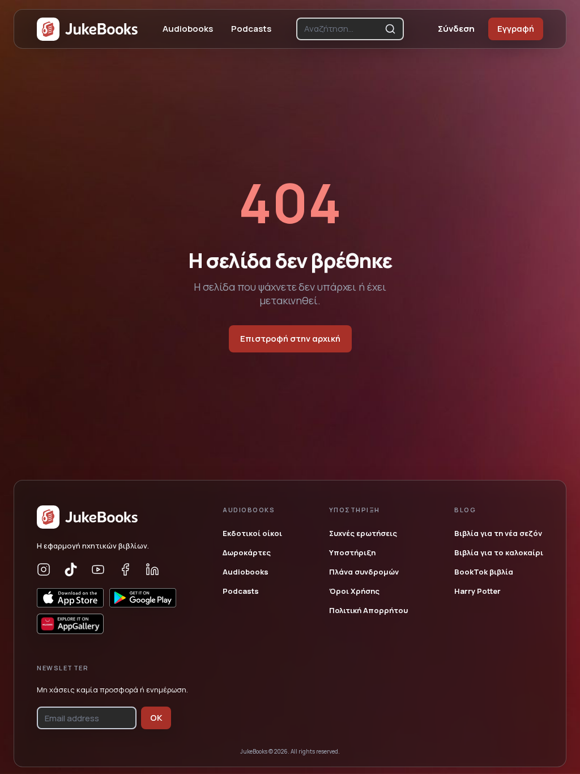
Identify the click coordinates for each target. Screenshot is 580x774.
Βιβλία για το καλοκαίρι (498, 552)
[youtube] (98, 569)
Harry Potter (477, 591)
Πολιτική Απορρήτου (368, 610)
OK (156, 718)
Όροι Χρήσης (354, 591)
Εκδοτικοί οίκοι (252, 533)
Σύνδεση (456, 29)
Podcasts (251, 29)
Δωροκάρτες (247, 552)
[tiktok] (71, 569)
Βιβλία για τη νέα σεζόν (498, 533)
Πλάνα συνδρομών (364, 572)
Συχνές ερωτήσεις (363, 533)
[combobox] (342, 29)
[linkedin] (152, 569)
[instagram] (43, 569)
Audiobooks (188, 29)
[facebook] (125, 569)
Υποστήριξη (352, 552)
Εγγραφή (515, 29)
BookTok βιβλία (483, 572)
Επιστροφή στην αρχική (290, 339)
